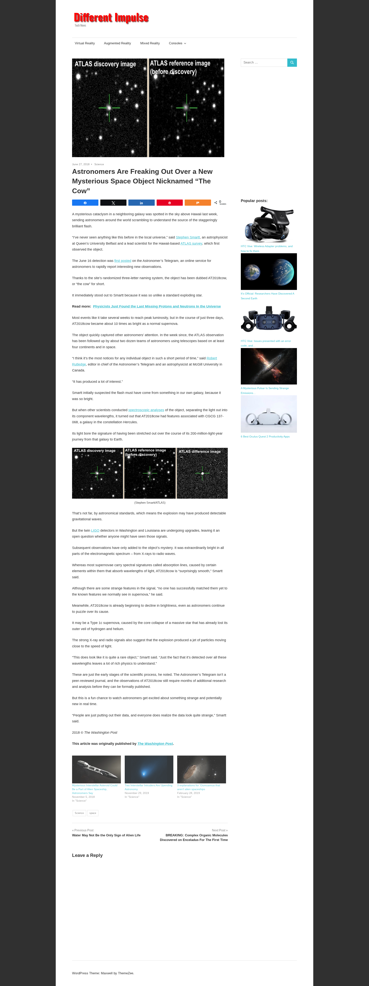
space (92, 813)
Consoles (175, 43)
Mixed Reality (150, 43)
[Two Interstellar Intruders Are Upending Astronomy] (149, 769)
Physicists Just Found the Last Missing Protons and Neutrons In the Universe (157, 306)
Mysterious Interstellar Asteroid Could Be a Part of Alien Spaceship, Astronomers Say (94, 789)
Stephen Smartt (188, 237)
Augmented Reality (117, 43)
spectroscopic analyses (146, 410)
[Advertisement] (269, 132)
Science (99, 164)
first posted (122, 261)
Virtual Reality (85, 43)
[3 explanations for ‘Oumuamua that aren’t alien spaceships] (201, 769)
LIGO (95, 530)
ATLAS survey (191, 243)
